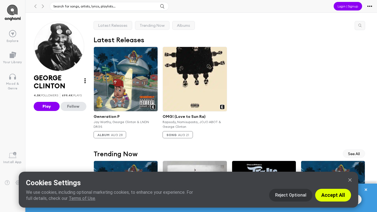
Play (47, 106)
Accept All (333, 195)
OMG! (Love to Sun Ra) (184, 116)
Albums (183, 25)
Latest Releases (113, 25)
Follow (73, 106)
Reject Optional (290, 195)
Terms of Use (82, 198)
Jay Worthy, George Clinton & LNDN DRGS (121, 124)
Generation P (107, 116)
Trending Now (152, 25)
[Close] (350, 180)
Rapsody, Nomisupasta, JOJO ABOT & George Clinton (192, 124)
